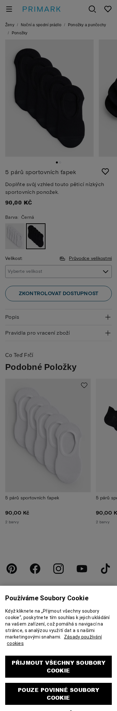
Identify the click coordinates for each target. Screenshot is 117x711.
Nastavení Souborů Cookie (58, 700)
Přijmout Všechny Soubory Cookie (59, 653)
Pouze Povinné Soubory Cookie (58, 680)
